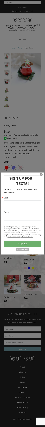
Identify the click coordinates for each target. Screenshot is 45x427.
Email (6, 198)
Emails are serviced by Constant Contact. (20, 237)
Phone (6, 212)
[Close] (41, 174)
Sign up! (22, 244)
